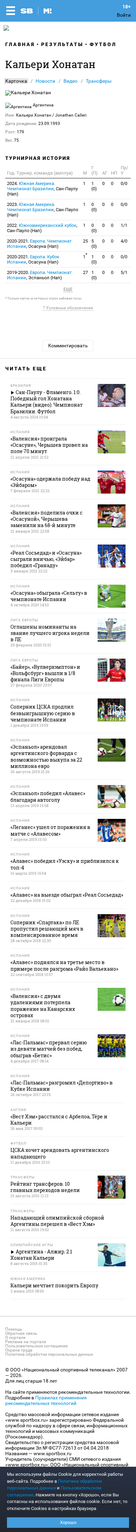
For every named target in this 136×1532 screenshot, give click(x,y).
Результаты (62, 44)
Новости (45, 81)
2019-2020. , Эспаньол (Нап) (39, 275)
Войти (124, 15)
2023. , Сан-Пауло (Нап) (42, 209)
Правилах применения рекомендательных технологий (46, 1400)
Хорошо (68, 1522)
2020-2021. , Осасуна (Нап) (39, 243)
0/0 (124, 183)
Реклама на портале (25, 1342)
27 (85, 272)
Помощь (13, 1329)
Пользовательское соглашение (36, 1346)
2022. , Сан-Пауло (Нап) (42, 228)
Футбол (103, 44)
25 (85, 241)
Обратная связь (21, 1333)
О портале (15, 1337)
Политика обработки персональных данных (49, 1354)
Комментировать (68, 345)
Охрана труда (18, 1350)
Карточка (16, 81)
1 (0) (94, 186)
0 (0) (94, 207)
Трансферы (99, 81)
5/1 (124, 272)
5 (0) (94, 243)
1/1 (124, 225)
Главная (20, 44)
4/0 (124, 241)
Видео (70, 81)
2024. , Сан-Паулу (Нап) (42, 189)
